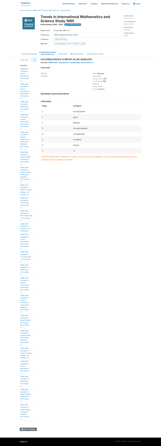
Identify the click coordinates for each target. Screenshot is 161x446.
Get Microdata (73, 25)
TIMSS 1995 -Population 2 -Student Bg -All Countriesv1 (25, 269)
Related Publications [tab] (95, 54)
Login (138, 4)
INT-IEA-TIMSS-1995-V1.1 (51, 10)
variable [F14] (65, 10)
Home (22, 10)
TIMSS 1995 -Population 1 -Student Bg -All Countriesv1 (25, 106)
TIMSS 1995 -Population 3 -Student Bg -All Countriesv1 (25, 381)
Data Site (28, 10)
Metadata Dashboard (109, 4)
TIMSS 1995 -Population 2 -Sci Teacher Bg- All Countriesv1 (25, 256)
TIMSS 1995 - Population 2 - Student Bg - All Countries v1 (70, 62)
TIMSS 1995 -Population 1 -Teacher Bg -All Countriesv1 (25, 202)
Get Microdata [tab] (77, 54)
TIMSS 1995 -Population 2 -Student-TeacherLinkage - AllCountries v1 (26, 353)
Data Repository (68, 4)
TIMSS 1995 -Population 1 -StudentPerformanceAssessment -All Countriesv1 (25, 122)
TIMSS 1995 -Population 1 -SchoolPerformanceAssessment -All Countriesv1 (25, 91)
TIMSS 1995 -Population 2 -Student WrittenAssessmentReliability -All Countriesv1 (25, 338)
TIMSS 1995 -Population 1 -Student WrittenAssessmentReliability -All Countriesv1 (25, 174)
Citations (94, 4)
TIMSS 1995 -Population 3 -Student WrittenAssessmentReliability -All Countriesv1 (25, 412)
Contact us (125, 4)
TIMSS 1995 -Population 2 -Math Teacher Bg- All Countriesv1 (26, 215)
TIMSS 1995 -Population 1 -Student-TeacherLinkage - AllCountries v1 (26, 189)
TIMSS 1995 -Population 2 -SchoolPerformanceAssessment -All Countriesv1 (25, 241)
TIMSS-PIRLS (37, 10)
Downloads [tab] (62, 54)
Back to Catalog (29, 429)
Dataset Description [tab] (29, 54)
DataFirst (25, 3)
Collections (82, 4)
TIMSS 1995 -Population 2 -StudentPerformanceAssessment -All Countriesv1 (25, 285)
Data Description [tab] (47, 54)
